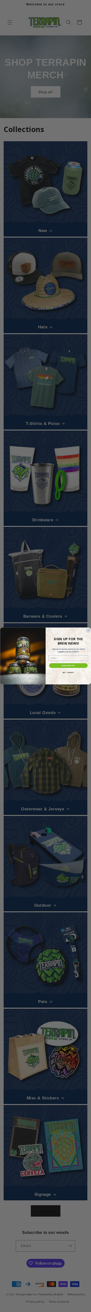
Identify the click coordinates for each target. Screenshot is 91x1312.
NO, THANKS (68, 672)
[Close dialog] (88, 630)
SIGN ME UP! (68, 665)
